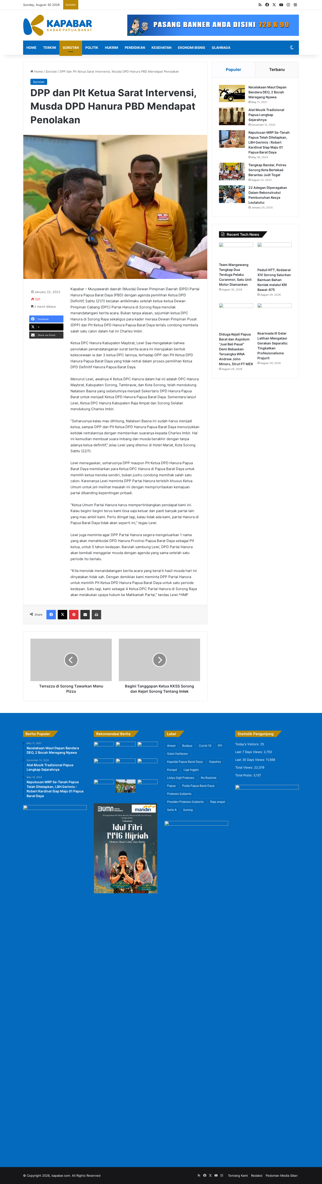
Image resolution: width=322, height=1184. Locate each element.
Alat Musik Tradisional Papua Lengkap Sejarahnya (266, 115)
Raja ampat (217, 801)
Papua (171, 785)
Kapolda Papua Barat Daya (185, 761)
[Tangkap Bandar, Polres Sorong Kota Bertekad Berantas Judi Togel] (232, 171)
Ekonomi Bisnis (191, 48)
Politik (91, 48)
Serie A (172, 809)
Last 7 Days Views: (249, 752)
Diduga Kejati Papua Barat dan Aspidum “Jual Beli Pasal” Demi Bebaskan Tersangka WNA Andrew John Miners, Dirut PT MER (236, 349)
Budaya (187, 745)
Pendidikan (135, 48)
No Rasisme (208, 777)
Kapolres (215, 761)
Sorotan (71, 48)
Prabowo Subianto (179, 793)
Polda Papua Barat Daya (198, 785)
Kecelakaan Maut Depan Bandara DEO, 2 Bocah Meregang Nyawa (267, 92)
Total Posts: (244, 775)
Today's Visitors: (247, 744)
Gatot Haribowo (177, 753)
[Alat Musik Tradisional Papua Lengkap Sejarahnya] (232, 116)
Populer (233, 69)
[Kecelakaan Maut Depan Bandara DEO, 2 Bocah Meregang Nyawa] (232, 94)
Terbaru (277, 69)
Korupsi (172, 769)
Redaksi (256, 1175)
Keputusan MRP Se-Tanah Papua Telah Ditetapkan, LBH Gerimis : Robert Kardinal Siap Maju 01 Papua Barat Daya (269, 142)
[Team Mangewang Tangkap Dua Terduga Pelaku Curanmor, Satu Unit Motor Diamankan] (236, 251)
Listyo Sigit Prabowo (180, 777)
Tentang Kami (238, 1175)
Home (31, 48)
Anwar (171, 745)
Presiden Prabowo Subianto (185, 801)
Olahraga (221, 48)
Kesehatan (161, 48)
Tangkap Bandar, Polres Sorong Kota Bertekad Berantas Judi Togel (267, 170)
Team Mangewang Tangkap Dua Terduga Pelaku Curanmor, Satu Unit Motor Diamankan (235, 274)
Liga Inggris (191, 769)
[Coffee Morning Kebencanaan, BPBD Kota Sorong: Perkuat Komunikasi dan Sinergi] (104, 787)
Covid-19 (205, 745)
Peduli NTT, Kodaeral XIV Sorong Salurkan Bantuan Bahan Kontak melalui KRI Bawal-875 (274, 280)
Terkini (49, 48)
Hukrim (111, 48)
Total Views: (244, 767)
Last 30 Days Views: (250, 760)
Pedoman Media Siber (282, 1175)
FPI (220, 745)
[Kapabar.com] (57, 25)
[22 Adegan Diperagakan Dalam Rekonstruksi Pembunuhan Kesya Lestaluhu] (232, 194)
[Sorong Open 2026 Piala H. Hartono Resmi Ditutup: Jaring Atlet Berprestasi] (104, 749)
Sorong (188, 809)
